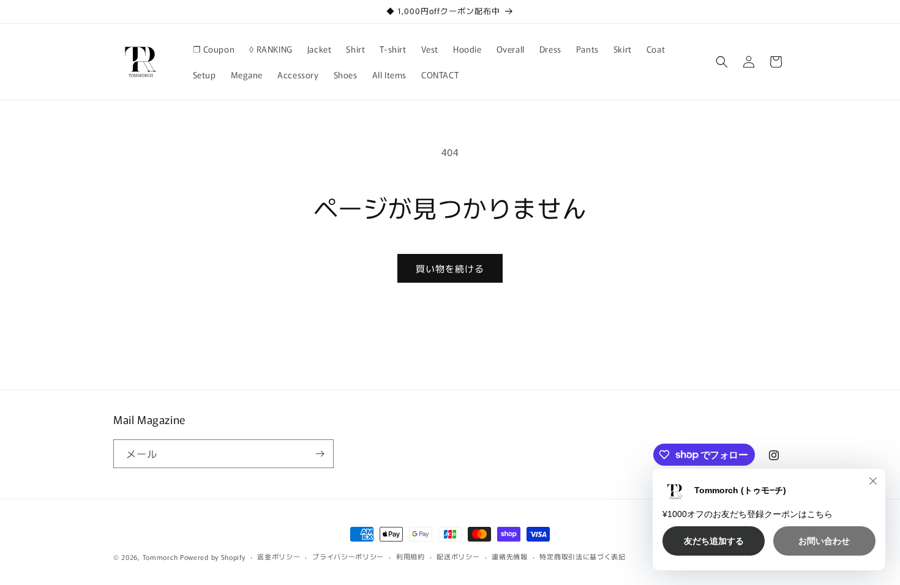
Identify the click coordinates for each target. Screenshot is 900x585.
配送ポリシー (458, 556)
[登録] (319, 453)
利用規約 (410, 556)
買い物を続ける (450, 268)
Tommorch (160, 557)
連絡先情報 (510, 556)
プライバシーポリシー (348, 556)
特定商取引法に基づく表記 (582, 556)
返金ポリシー (278, 556)
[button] (721, 61)
